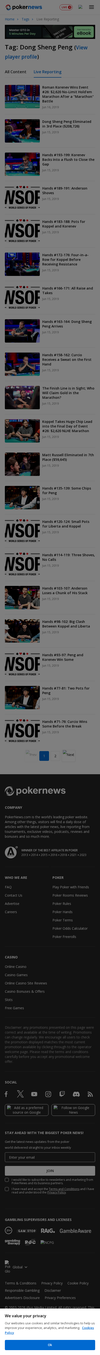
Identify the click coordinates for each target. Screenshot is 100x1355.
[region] (50, 1332)
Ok (50, 1345)
